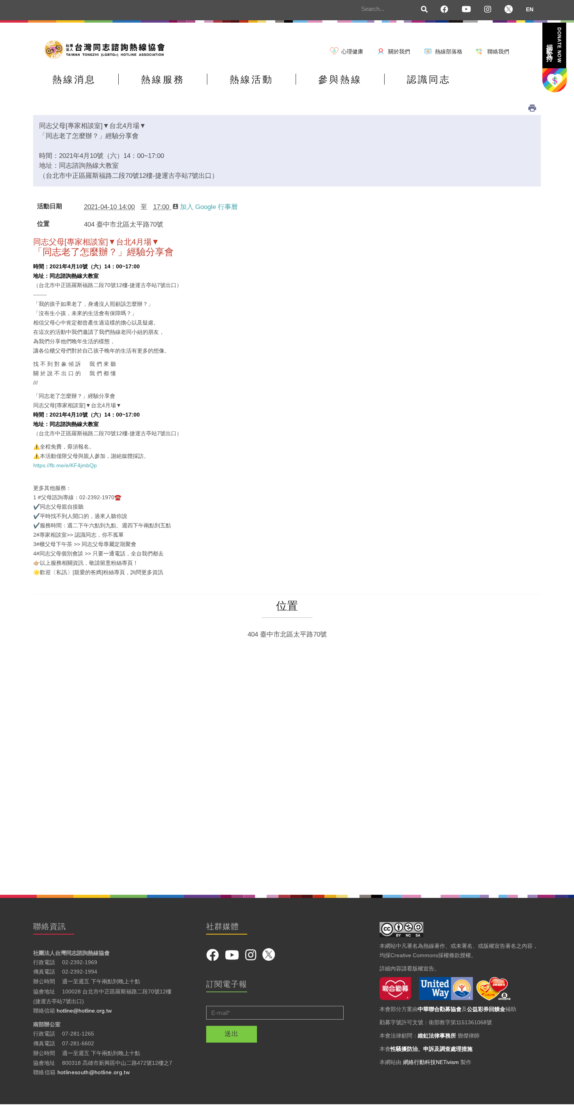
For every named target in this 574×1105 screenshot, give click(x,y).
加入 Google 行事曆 (209, 207)
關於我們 (399, 51)
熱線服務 (163, 79)
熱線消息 (74, 79)
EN (529, 9)
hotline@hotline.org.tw (84, 1010)
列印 (532, 108)
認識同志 (429, 79)
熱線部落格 (448, 51)
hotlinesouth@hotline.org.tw (93, 1072)
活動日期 (49, 206)
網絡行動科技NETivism (431, 1062)
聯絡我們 (498, 51)
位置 (43, 224)
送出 (232, 1034)
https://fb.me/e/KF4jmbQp (65, 465)
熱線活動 (251, 79)
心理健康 (352, 51)
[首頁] (107, 49)
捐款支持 (554, 45)
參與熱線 (340, 79)
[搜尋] (424, 10)
